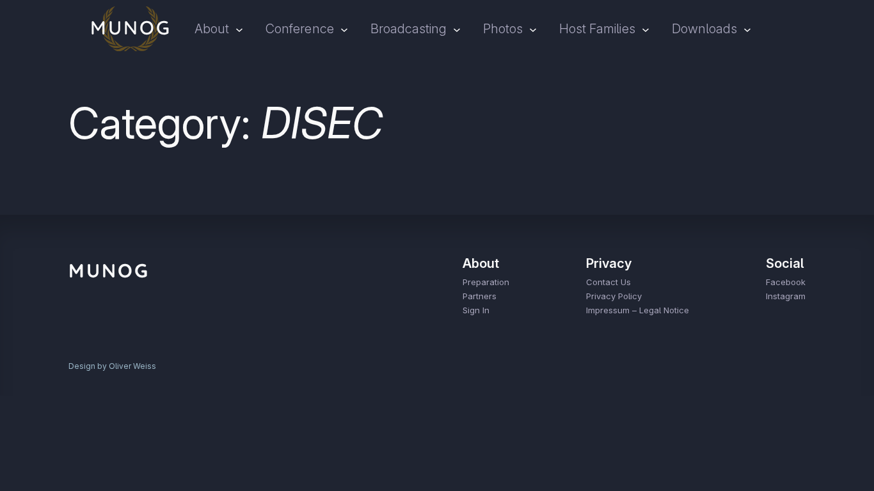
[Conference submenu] (344, 29)
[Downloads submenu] (747, 29)
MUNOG (109, 270)
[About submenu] (239, 29)
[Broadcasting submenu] (457, 29)
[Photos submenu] (533, 29)
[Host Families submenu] (645, 29)
